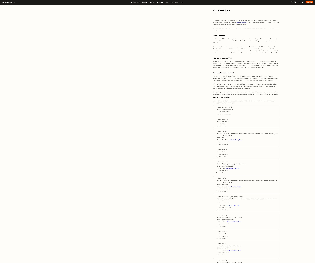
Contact (182, 2)
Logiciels (152, 2)
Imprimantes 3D (135, 2)
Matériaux (145, 2)
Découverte (159, 2)
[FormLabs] (7, 2)
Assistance (174, 2)
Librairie (167, 2)
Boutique (309, 2)
